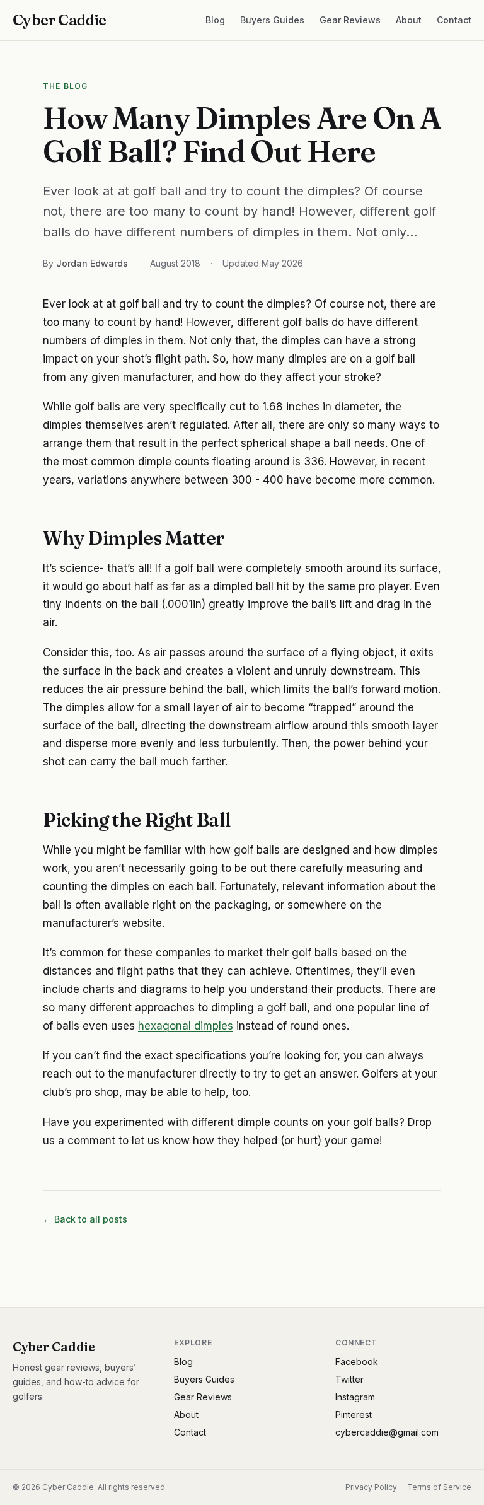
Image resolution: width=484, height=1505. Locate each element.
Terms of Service (439, 1487)
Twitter (349, 1379)
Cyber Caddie (60, 20)
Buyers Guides (272, 20)
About (409, 20)
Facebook (356, 1361)
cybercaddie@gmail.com (387, 1432)
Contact (454, 20)
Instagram (355, 1397)
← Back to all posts (85, 1219)
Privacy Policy (371, 1487)
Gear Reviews (350, 20)
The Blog (65, 86)
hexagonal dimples (185, 1026)
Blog (215, 20)
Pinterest (353, 1414)
